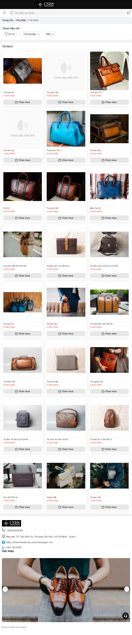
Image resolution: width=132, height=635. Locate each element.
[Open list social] (125, 615)
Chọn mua (24, 102)
